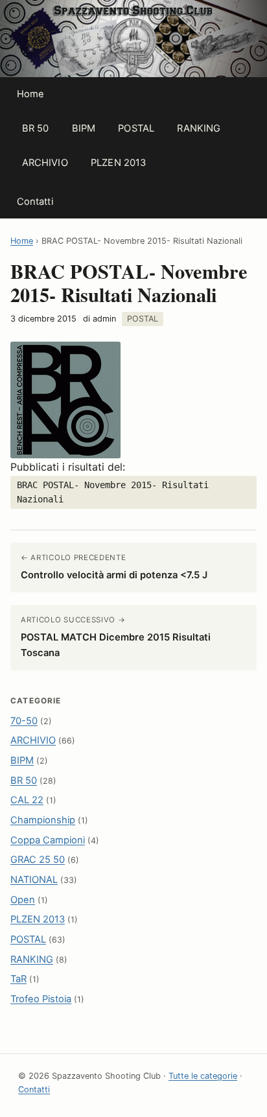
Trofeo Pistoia (40, 999)
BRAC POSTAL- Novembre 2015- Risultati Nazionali (113, 492)
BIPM (84, 128)
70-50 (24, 721)
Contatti (35, 201)
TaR (18, 979)
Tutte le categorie (202, 1076)
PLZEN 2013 (118, 163)
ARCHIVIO (45, 163)
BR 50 (35, 128)
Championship (42, 820)
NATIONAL (34, 880)
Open (22, 900)
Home (31, 94)
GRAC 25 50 (37, 859)
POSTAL (136, 128)
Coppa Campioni (47, 840)
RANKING (198, 128)
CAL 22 (26, 800)
